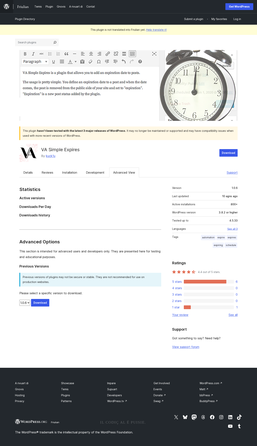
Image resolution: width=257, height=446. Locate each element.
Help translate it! (156, 29)
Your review (180, 315)
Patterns (66, 401)
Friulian (55, 422)
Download (228, 152)
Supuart (112, 389)
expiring (218, 245)
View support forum (185, 347)
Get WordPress (239, 6)
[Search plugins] (55, 42)
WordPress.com (211, 383)
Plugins (65, 395)
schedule (231, 245)
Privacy (19, 401)
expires (232, 237)
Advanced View (124, 172)
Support (232, 172)
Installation (69, 172)
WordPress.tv (117, 401)
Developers (114, 395)
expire (221, 237)
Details (28, 172)
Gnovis (19, 389)
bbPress (206, 395)
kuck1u (50, 156)
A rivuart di (21, 383)
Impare (111, 383)
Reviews (47, 172)
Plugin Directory (25, 19)
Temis (64, 389)
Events (158, 389)
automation (208, 237)
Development (95, 172)
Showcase (67, 383)
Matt (204, 389)
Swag (159, 401)
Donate (160, 395)
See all (233, 315)
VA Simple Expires (60, 149)
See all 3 (232, 228)
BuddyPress (209, 401)
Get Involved (162, 383)
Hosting (20, 395)
